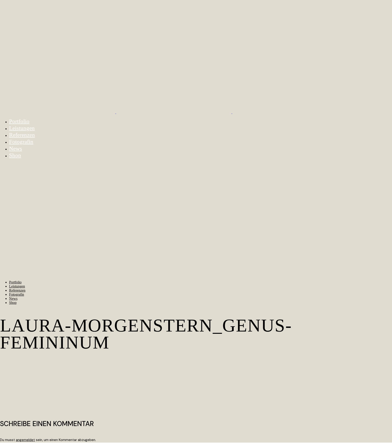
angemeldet (25, 440)
